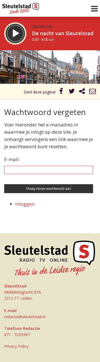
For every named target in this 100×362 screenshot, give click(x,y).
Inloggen (24, 204)
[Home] (21, 7)
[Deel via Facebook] (61, 92)
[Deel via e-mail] (92, 92)
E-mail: (12, 159)
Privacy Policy (16, 346)
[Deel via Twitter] (71, 92)
